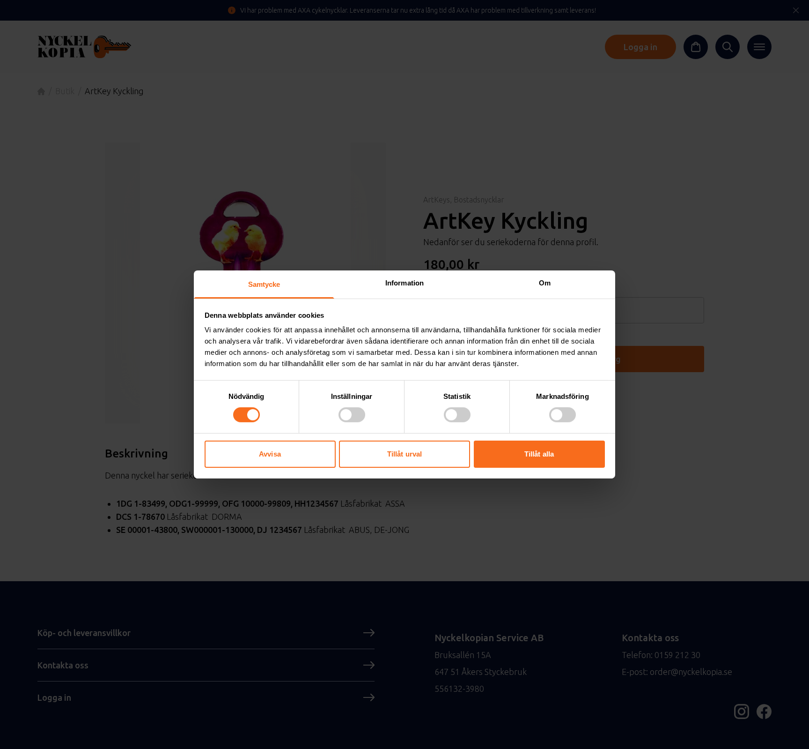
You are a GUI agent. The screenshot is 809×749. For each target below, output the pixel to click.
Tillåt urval (404, 454)
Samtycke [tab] (264, 284)
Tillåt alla (539, 454)
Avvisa (270, 454)
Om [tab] (545, 283)
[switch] (351, 414)
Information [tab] (404, 283)
